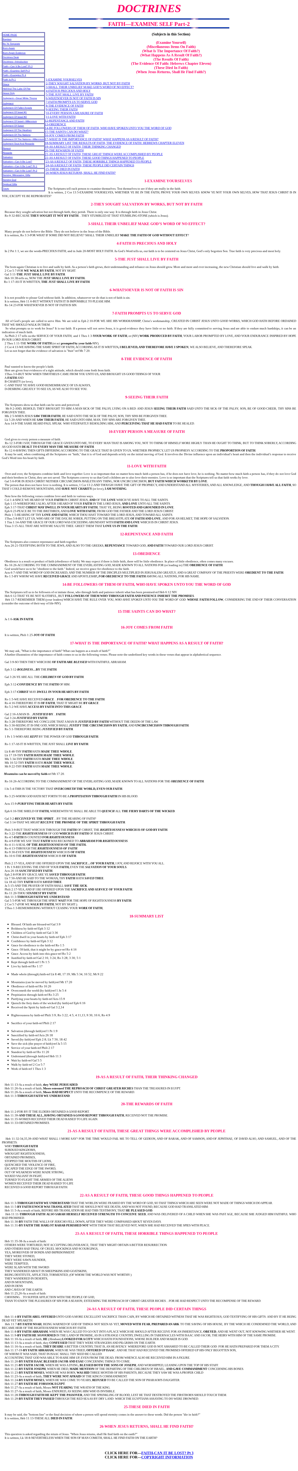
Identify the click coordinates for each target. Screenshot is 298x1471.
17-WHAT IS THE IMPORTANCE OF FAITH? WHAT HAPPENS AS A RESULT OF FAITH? (102, 139)
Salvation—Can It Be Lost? (17, 161)
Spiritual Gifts (10, 184)
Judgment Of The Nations (16, 134)
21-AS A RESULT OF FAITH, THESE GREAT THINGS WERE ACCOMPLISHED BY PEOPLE (104, 154)
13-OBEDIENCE (55, 124)
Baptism (7, 39)
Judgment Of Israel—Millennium (20, 121)
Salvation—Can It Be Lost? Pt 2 (20, 170)
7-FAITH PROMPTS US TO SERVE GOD (71, 102)
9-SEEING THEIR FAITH (62, 109)
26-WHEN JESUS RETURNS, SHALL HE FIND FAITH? (81, 172)
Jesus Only (9, 93)
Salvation (8, 157)
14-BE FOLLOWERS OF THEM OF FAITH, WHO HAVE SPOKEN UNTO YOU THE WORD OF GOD (108, 128)
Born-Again (9, 48)
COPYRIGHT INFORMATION (167, 1457)
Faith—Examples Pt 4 (14, 75)
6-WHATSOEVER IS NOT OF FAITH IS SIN (73, 98)
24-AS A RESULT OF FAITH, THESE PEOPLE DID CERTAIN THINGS (90, 165)
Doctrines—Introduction (15, 61)
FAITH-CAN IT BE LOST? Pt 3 (167, 1453)
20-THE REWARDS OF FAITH (64, 150)
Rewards (7, 152)
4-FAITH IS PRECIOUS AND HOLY (68, 90)
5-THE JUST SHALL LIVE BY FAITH (69, 94)
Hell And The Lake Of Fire (16, 88)
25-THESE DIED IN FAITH (63, 169)
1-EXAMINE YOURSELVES (64, 79)
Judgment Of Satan (13, 125)
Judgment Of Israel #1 (15, 112)
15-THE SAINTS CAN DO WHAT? (66, 131)
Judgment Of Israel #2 (15, 117)
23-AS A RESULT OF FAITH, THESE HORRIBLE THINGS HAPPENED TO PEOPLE (99, 161)
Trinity (6, 188)
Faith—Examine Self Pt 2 (16, 70)
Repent (7, 148)
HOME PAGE (10, 35)
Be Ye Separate (11, 43)
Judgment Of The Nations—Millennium (23, 139)
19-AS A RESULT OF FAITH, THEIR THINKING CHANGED (83, 146)
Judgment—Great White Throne (20, 98)
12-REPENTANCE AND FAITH (64, 120)
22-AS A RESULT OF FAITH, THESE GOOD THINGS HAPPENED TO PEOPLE (94, 158)
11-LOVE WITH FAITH (60, 117)
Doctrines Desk (11, 57)
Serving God (9, 179)
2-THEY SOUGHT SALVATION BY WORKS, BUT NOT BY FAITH (88, 83)
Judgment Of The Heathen (17, 130)
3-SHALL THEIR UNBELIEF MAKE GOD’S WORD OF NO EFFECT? (90, 87)
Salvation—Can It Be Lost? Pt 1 (20, 166)
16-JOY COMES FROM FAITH (64, 135)
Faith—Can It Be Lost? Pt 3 (18, 66)
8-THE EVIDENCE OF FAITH (64, 105)
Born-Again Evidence (14, 52)
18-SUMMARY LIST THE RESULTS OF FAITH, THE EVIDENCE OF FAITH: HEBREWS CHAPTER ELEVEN (114, 143)
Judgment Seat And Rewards (18, 143)
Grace (6, 84)
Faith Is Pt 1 (9, 79)
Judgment (8, 103)
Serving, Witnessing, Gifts (16, 175)
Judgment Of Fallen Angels (17, 107)
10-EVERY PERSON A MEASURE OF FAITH (74, 113)
